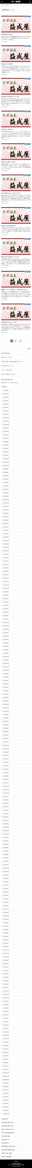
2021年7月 (5, 598)
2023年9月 (5, 510)
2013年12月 (6, 909)
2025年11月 (6, 421)
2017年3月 (5, 776)
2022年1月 (5, 578)
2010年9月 (5, 1042)
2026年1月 (5, 414)
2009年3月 (5, 1103)
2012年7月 (5, 967)
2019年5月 (5, 687)
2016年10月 (6, 793)
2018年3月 (5, 735)
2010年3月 (5, 1062)
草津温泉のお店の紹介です (10, 1146)
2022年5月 (6, 564)
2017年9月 (5, 755)
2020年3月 (5, 653)
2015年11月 (6, 830)
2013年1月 (5, 946)
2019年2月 (5, 697)
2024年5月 (5, 482)
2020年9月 (6, 632)
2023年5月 (5, 523)
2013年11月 (6, 912)
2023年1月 (5, 537)
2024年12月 (6, 458)
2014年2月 (5, 902)
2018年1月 (5, 742)
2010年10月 (6, 1038)
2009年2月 (6, 1107)
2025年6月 (6, 438)
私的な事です (6, 1143)
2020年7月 (6, 639)
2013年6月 (5, 929)
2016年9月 (5, 796)
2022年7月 (6, 557)
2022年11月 (6, 544)
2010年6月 (5, 1052)
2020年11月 (6, 626)
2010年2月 (5, 1066)
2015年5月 (5, 851)
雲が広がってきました (6, 357)
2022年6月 (6, 561)
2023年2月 (5, 534)
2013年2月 (5, 943)
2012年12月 (6, 950)
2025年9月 (6, 428)
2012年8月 (5, 963)
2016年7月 (5, 803)
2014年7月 (5, 885)
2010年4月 (5, 1059)
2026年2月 (6, 411)
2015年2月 (5, 861)
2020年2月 (6, 656)
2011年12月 (6, 991)
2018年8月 (5, 718)
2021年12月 (6, 581)
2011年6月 (5, 1011)
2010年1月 (5, 1069)
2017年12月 (6, 745)
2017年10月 (6, 752)
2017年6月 (5, 765)
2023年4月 (5, 527)
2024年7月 (5, 475)
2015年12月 (6, 827)
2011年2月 (5, 1025)
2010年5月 (5, 1056)
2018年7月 (5, 721)
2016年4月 (5, 813)
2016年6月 (5, 806)
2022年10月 (6, 547)
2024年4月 (5, 486)
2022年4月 (5, 568)
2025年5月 (6, 441)
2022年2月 (6, 574)
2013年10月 (6, 916)
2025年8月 (6, 431)
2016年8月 (5, 800)
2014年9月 (5, 878)
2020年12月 (6, 622)
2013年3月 (5, 940)
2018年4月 (5, 731)
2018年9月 (5, 714)
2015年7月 (5, 844)
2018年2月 (5, 738)
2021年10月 (6, 588)
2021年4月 (5, 609)
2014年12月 (6, 868)
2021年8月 (5, 595)
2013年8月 (5, 922)
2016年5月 (5, 810)
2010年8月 (5, 1045)
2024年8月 (5, 472)
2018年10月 (6, 711)
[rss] (17, 1161)
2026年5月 (6, 400)
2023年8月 (5, 513)
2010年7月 (5, 1049)
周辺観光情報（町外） (8, 1126)
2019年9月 (5, 673)
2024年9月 (5, 469)
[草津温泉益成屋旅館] (16, 2)
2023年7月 (5, 516)
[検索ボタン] (30, 2)
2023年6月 (5, 520)
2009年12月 (6, 1073)
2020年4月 (5, 650)
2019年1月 (5, 701)
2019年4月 (5, 690)
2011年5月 (5, 1015)
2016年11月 (6, 789)
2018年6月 (5, 725)
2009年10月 (6, 1079)
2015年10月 (6, 834)
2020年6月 (6, 643)
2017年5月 (5, 769)
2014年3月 (5, 899)
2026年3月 (5, 407)
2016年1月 (5, 823)
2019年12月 (6, 663)
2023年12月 (6, 499)
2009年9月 (6, 1083)
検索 (29, 348)
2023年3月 (5, 530)
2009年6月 (6, 1093)
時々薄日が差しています (7, 366)
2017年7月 (5, 762)
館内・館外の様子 (7, 1153)
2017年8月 (5, 759)
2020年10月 (6, 629)
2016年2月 (5, 820)
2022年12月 (6, 540)
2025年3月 (5, 448)
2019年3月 (5, 694)
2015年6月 (5, 847)
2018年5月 (5, 728)
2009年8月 (6, 1086)
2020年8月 (6, 636)
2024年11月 (6, 462)
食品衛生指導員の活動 (8, 1150)
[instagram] (15, 1161)
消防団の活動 (6, 1136)
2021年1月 (5, 619)
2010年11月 (6, 1035)
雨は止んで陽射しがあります (8, 374)
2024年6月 (5, 479)
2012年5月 (5, 974)
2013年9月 (5, 919)
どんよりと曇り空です (6, 370)
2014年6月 (5, 888)
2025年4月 (5, 445)
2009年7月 (6, 1090)
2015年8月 (5, 841)
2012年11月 (6, 953)
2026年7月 (6, 394)
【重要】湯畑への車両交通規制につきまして (12, 361)
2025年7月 (6, 435)
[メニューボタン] (2, 2)
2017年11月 (6, 748)
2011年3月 (5, 1021)
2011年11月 (6, 994)
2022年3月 (5, 571)
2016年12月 (6, 786)
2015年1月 (5, 864)
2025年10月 (6, 424)
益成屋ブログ (6, 1139)
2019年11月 (6, 667)
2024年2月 (5, 493)
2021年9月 (5, 592)
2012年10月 (6, 957)
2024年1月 (5, 496)
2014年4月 (5, 895)
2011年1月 (5, 1028)
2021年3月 (5, 612)
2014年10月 (6, 875)
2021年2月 (5, 615)
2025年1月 (5, 455)
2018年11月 (6, 708)
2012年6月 (5, 970)
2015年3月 (5, 858)
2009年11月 (6, 1076)
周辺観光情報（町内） (8, 1122)
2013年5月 (5, 933)
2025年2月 (6, 452)
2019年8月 (5, 677)
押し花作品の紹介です (8, 1129)
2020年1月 (5, 660)
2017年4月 (5, 772)
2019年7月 (5, 680)
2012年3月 (5, 980)
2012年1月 (5, 987)
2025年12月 (6, 417)
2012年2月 (5, 984)
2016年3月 (5, 817)
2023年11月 (6, 503)
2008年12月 (6, 1114)
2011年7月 (5, 1008)
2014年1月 (5, 905)
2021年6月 (5, 602)
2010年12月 (6, 1032)
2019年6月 (5, 684)
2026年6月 (6, 397)
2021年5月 (5, 605)
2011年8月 (5, 1004)
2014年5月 (5, 892)
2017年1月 (5, 783)
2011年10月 (6, 998)
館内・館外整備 (7, 1156)
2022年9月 (6, 551)
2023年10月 (6, 506)
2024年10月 (6, 465)
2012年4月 (5, 977)
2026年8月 (6, 390)
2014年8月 (5, 881)
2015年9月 (5, 837)
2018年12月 (6, 704)
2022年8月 (6, 554)
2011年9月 (5, 1001)
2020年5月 (6, 646)
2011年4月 (5, 1018)
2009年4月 (5, 1100)
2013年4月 (5, 936)
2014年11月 (6, 871)
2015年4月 (5, 854)
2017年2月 (5, 779)
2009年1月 (5, 1110)
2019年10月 (6, 670)
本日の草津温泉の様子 (8, 1133)
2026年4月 (5, 404)
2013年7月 (5, 926)
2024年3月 (5, 489)
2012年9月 (5, 960)
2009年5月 (6, 1097)
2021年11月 (6, 585)
